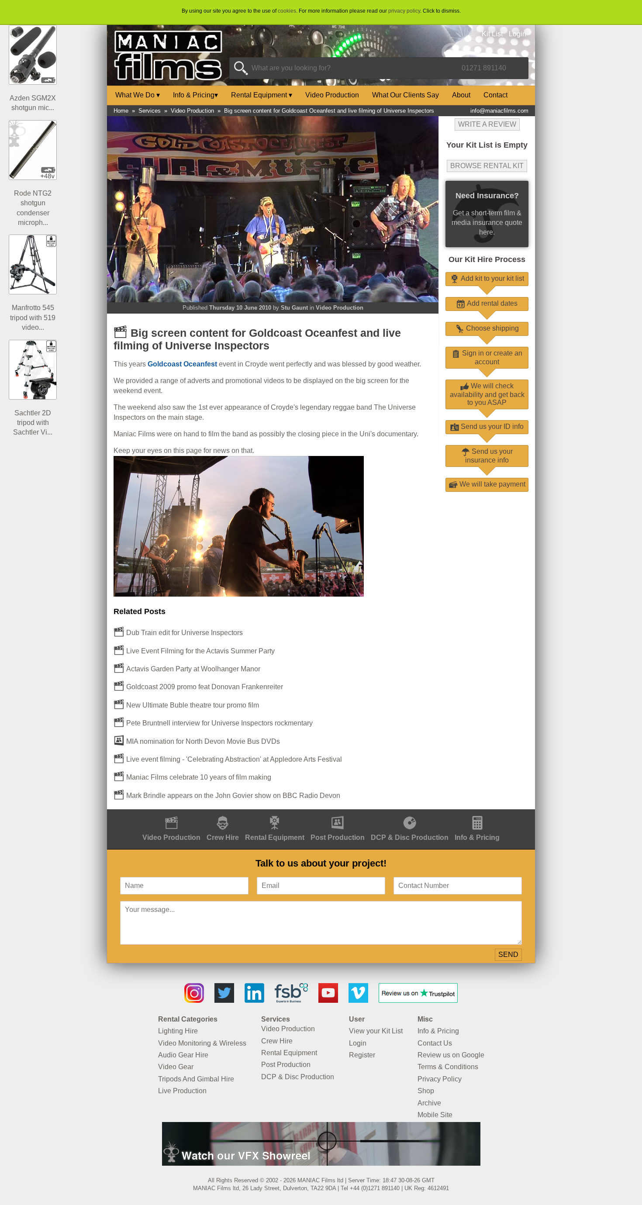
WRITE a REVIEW (487, 124)
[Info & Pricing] (477, 814)
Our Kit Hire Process (487, 259)
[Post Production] (337, 814)
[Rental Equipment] (274, 814)
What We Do (137, 95)
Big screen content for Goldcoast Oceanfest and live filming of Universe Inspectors (329, 110)
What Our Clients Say (405, 95)
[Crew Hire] (223, 814)
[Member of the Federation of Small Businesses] (291, 1000)
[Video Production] (171, 814)
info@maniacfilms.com (499, 110)
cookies (287, 11)
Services (149, 110)
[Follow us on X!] (224, 1000)
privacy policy (404, 11)
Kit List (492, 34)
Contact (495, 95)
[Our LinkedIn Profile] (254, 1000)
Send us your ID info (491, 426)
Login (517, 34)
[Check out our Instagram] (194, 1000)
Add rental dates (491, 303)
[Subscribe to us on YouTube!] (328, 1000)
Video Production (332, 95)
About (461, 95)
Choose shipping (491, 328)
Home (121, 110)
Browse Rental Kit (487, 165)
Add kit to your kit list (491, 278)
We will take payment (491, 484)
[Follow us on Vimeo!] (358, 1000)
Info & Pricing (195, 95)
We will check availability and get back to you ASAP (487, 394)
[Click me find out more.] (321, 1163)
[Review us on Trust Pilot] (418, 1000)
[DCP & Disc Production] (410, 814)
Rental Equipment (261, 95)
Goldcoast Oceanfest (182, 364)
